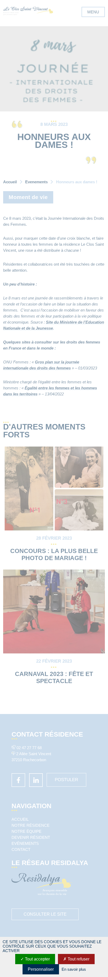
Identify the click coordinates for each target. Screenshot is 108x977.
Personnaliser (41, 969)
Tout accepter (37, 959)
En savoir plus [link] (74, 969)
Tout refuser (78, 959)
